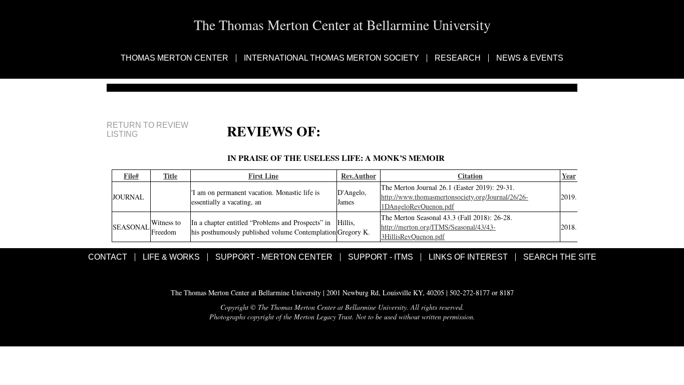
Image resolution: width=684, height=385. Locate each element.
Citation (470, 175)
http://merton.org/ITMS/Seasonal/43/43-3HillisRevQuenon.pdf (438, 231)
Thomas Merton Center (174, 58)
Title (170, 175)
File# (131, 175)
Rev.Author (358, 175)
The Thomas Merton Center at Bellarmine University (342, 24)
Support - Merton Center (273, 257)
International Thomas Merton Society (331, 58)
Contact (107, 257)
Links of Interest (468, 257)
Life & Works (171, 257)
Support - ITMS (380, 257)
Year (569, 175)
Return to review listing (147, 129)
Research (458, 58)
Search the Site (559, 257)
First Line (263, 175)
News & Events (529, 58)
